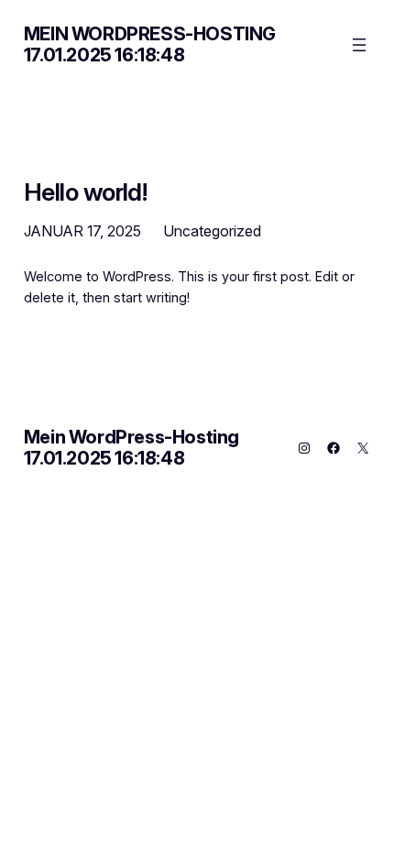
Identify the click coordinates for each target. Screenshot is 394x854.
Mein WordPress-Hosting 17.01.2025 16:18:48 (150, 44)
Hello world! (86, 192)
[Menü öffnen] (359, 45)
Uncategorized (212, 231)
